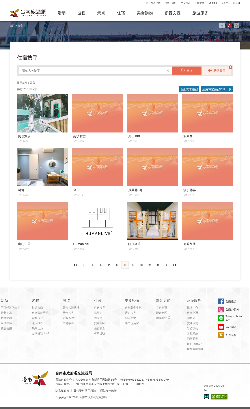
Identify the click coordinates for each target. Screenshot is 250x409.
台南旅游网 (28, 13)
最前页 (75, 265)
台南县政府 (170, 2)
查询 (190, 70)
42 (92, 264)
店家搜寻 (130, 312)
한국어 (236, 2)
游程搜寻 (37, 318)
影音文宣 (173, 12)
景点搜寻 (68, 312)
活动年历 (6, 323)
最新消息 (6, 312)
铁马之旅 (37, 328)
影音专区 (161, 312)
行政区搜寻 (70, 318)
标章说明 (99, 333)
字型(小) (222, 25)
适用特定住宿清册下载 (217, 89)
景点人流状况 (71, 307)
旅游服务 (200, 12)
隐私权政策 (62, 390)
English (213, 2)
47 (133, 264)
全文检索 (185, 2)
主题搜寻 (68, 323)
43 (100, 264)
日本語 (224, 2)
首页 (12, 25)
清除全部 (167, 70)
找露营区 (99, 323)
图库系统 (161, 318)
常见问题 (192, 333)
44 (108, 264)
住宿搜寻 (99, 307)
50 (157, 264)
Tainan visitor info (234, 318)
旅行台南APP (195, 344)
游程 (81, 12)
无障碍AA (219, 396)
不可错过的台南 (10, 307)
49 (149, 264)
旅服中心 (192, 307)
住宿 (121, 12)
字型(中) (229, 25)
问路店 (191, 318)
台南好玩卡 (39, 333)
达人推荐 (37, 323)
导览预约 (192, 328)
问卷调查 (192, 338)
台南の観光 (232, 309)
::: (147, 3)
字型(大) (236, 25)
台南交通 (192, 312)
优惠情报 (6, 328)
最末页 (174, 265)
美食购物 (145, 12)
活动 (62, 12)
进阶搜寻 (220, 70)
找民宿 (98, 318)
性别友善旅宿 (189, 89)
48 (141, 264)
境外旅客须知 (195, 349)
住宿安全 (99, 328)
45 (116, 264)
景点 (101, 12)
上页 (166, 265)
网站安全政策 (108, 390)
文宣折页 (161, 307)
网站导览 (155, 2)
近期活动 (6, 318)
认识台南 (37, 307)
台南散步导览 (40, 312)
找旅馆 (98, 312)
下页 (83, 265)
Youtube (230, 327)
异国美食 (130, 318)
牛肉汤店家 (132, 323)
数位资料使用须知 (85, 390)
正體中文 (199, 2)
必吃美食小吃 (133, 307)
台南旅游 (230, 301)
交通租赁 (192, 323)
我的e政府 (206, 396)
